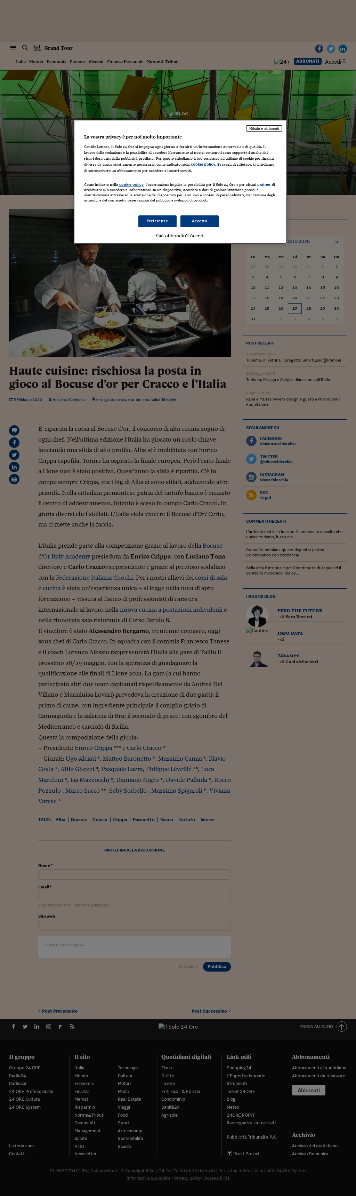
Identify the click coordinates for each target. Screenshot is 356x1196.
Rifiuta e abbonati (264, 128)
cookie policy (203, 164)
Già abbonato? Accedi (180, 235)
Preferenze (157, 221)
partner (264, 184)
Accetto (200, 221)
